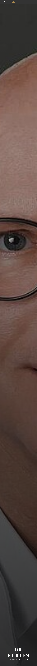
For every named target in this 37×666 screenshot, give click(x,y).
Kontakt (31, 1)
